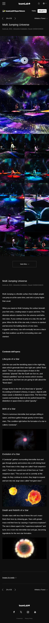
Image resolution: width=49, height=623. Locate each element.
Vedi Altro (23, 264)
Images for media (8, 578)
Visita (34, 11)
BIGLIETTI (42, 11)
